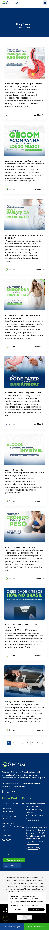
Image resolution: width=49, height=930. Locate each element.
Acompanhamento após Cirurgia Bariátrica (24, 161)
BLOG (4, 831)
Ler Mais (38, 115)
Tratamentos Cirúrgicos (9, 817)
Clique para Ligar (13, 927)
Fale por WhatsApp (14, 860)
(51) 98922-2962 (35, 842)
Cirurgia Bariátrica (7, 809)
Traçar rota (33, 820)
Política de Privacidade (29, 906)
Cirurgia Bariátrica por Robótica (19, 702)
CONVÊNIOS (8, 835)
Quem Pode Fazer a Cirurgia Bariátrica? (23, 393)
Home (21, 27)
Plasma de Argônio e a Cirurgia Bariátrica (23, 83)
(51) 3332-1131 (13, 866)
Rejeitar (18, 909)
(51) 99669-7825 (35, 815)
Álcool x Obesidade (14, 470)
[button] (45, 2)
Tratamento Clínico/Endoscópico (10, 824)
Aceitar (36, 909)
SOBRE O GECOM (10, 804)
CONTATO (6, 840)
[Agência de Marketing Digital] (24, 917)
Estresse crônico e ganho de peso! (21, 547)
